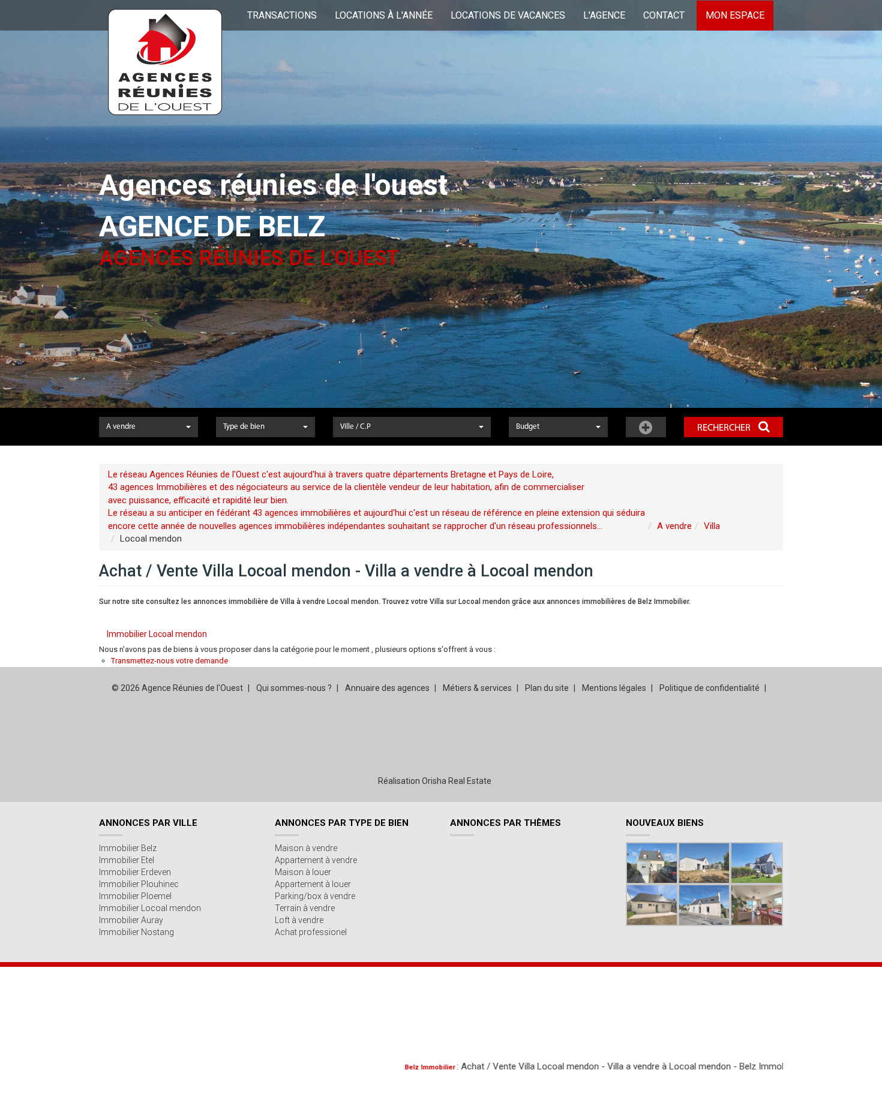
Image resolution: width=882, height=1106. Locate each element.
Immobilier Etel (126, 860)
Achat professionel (311, 932)
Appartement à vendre (316, 860)
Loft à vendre (299, 920)
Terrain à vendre (305, 908)
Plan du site (547, 688)
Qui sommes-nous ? (294, 688)
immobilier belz (774, 1067)
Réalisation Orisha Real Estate (434, 781)
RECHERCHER (724, 428)
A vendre (674, 526)
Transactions (282, 15)
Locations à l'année (384, 15)
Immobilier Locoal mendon (157, 634)
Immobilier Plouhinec (139, 884)
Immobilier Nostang (136, 932)
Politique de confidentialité (709, 688)
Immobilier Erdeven (135, 872)
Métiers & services (477, 688)
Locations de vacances (508, 15)
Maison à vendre (306, 848)
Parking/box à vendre (315, 896)
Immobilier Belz (128, 848)
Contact (664, 15)
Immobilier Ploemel (135, 896)
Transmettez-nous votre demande (169, 660)
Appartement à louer (313, 884)
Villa (712, 526)
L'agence (604, 15)
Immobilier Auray (131, 920)
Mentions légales (614, 688)
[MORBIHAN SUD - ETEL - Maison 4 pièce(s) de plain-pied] (652, 905)
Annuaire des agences (387, 688)
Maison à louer (303, 872)
